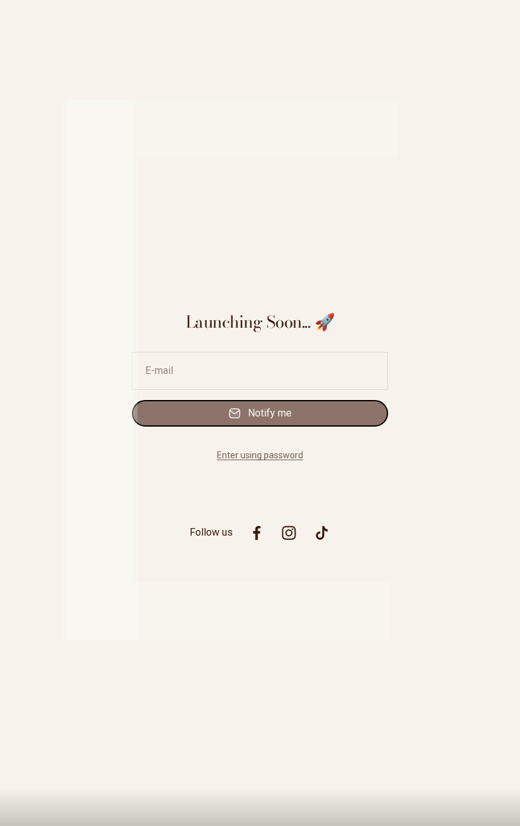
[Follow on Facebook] (256, 532)
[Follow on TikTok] (321, 532)
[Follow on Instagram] (288, 532)
